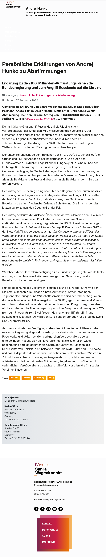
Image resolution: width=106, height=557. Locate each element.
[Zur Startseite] (13, 4)
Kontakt (47, 523)
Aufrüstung (39, 378)
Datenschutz (50, 529)
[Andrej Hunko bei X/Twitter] (43, 508)
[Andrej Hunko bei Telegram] (61, 508)
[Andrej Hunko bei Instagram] (49, 508)
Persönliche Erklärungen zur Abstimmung (47, 95)
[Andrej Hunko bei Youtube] (55, 508)
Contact (9, 49)
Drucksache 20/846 (40, 119)
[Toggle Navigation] (40, 513)
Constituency (12, 31)
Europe (9, 40)
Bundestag (11, 36)
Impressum (48, 541)
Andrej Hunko (36, 8)
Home (8, 27)
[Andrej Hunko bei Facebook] (37, 508)
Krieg (51, 378)
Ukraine (26, 378)
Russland (14, 378)
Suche (46, 535)
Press (8, 45)
